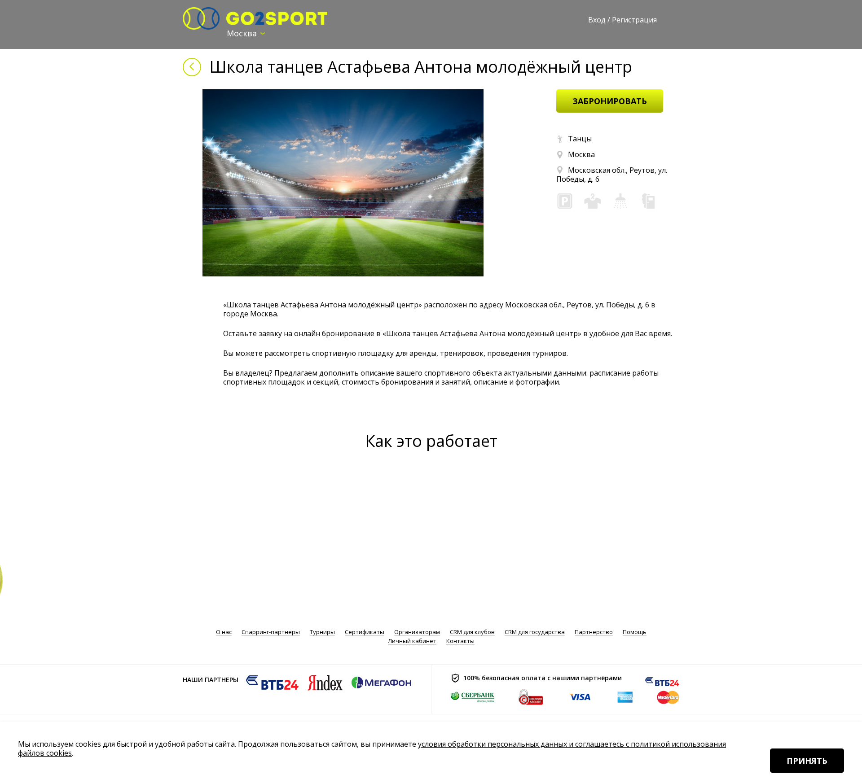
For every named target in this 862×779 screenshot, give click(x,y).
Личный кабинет (412, 641)
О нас (224, 632)
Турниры (322, 632)
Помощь (634, 632)
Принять (807, 760)
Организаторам (417, 632)
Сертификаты (364, 632)
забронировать (609, 101)
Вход (597, 20)
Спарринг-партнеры (271, 632)
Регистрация (634, 20)
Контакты (460, 641)
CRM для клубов (472, 632)
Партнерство (594, 632)
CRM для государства (535, 632)
